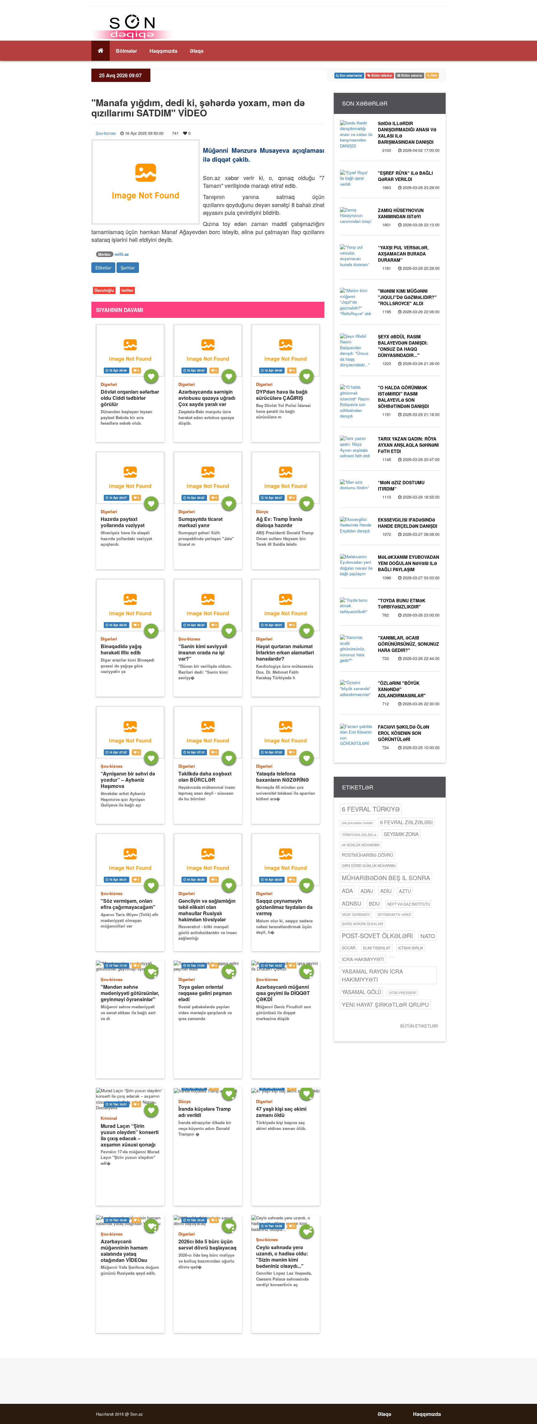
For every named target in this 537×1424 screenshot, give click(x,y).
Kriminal (109, 1118)
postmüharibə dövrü (367, 855)
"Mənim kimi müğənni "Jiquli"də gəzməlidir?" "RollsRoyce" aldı (407, 297)
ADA (347, 890)
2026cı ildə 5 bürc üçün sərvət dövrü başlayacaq (207, 1244)
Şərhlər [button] (128, 267)
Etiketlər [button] (103, 267)
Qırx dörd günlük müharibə (369, 865)
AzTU (405, 891)
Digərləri (109, 384)
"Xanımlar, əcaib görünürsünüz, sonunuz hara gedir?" (408, 644)
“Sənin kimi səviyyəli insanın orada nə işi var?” (202, 652)
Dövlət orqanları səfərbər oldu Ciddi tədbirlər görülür (130, 398)
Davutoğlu (104, 290)
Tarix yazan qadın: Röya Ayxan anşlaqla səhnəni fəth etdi (408, 445)
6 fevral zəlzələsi (406, 822)
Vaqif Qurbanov (356, 914)
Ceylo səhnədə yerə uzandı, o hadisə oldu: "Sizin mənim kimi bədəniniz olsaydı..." (282, 1256)
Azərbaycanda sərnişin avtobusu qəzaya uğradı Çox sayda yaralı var (206, 398)
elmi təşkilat (377, 947)
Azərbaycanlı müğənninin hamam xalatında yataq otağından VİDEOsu (124, 1250)
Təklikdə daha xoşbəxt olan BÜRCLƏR (205, 777)
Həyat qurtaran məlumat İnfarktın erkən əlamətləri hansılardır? (285, 652)
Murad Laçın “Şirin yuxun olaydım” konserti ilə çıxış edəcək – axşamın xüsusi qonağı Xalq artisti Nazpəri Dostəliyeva (129, 1135)
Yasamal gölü (361, 992)
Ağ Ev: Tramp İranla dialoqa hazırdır (279, 522)
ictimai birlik (410, 947)
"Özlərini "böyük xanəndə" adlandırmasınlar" (402, 689)
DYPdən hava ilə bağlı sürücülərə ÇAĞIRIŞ (281, 395)
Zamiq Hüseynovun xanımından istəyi (401, 213)
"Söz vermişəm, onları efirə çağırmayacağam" (128, 904)
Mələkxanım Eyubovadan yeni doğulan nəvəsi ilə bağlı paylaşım (408, 563)
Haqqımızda (163, 50)
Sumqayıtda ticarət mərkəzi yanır (200, 522)
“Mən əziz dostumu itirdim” (401, 485)
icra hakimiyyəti (363, 959)
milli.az (122, 254)
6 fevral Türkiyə (371, 808)
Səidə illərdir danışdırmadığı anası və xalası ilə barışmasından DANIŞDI (407, 132)
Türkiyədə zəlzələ (359, 834)
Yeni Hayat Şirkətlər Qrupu (385, 1004)
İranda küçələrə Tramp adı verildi (204, 1112)
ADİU (386, 890)
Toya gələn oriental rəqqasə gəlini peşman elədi (205, 993)
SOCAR (349, 948)
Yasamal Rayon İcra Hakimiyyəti (372, 975)
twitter (127, 290)
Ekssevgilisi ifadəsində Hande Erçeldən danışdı (407, 523)
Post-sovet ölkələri (377, 935)
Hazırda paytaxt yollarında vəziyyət (123, 522)
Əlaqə (197, 50)
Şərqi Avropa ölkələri (362, 923)
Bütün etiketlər (419, 1026)
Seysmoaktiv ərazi (394, 914)
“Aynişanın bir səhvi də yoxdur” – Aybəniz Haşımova (128, 780)
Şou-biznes (106, 133)
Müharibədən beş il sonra (386, 877)
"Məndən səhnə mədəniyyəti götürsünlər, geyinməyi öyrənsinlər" (130, 993)
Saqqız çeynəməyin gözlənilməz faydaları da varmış (284, 907)
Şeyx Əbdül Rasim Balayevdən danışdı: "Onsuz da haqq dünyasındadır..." (403, 345)
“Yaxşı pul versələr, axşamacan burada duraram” (403, 253)
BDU (374, 903)
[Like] (151, 376)
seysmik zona (401, 833)
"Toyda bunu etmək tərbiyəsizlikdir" (401, 603)
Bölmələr (126, 50)
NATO (427, 936)
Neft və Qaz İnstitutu (408, 904)
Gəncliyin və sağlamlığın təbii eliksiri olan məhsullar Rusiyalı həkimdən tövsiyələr (207, 910)
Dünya (262, 511)
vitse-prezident (403, 992)
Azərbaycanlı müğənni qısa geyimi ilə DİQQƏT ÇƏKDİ (283, 993)
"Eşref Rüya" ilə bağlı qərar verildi (405, 176)
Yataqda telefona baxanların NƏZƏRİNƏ (282, 777)
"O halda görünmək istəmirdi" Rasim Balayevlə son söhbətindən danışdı (403, 396)
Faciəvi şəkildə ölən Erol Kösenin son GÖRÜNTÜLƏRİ (403, 733)
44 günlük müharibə (360, 845)
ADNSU (351, 903)
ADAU (366, 890)
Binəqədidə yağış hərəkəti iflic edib (121, 649)
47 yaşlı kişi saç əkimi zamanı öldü (281, 1112)
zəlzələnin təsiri (357, 823)
